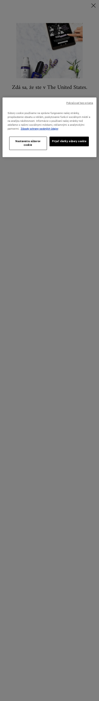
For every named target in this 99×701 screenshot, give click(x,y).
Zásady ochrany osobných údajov (39, 128)
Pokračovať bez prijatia (79, 103)
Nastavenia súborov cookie (27, 143)
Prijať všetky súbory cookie (69, 141)
